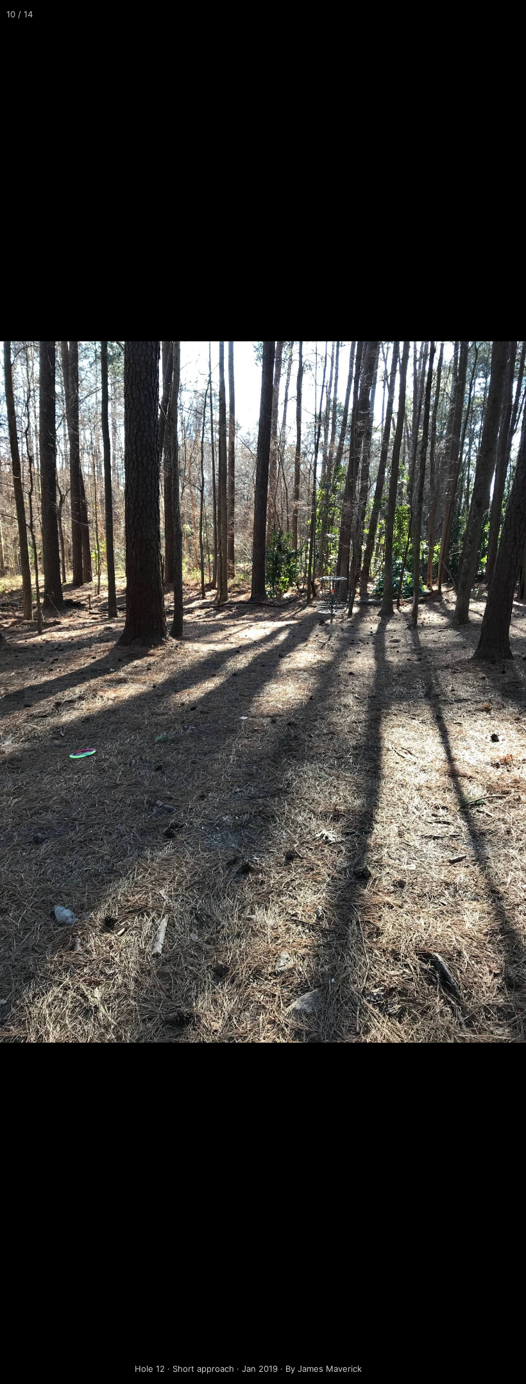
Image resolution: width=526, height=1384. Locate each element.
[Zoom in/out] (455, 14)
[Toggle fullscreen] (484, 14)
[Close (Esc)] (512, 14)
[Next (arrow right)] (503, 692)
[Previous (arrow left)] (22, 692)
